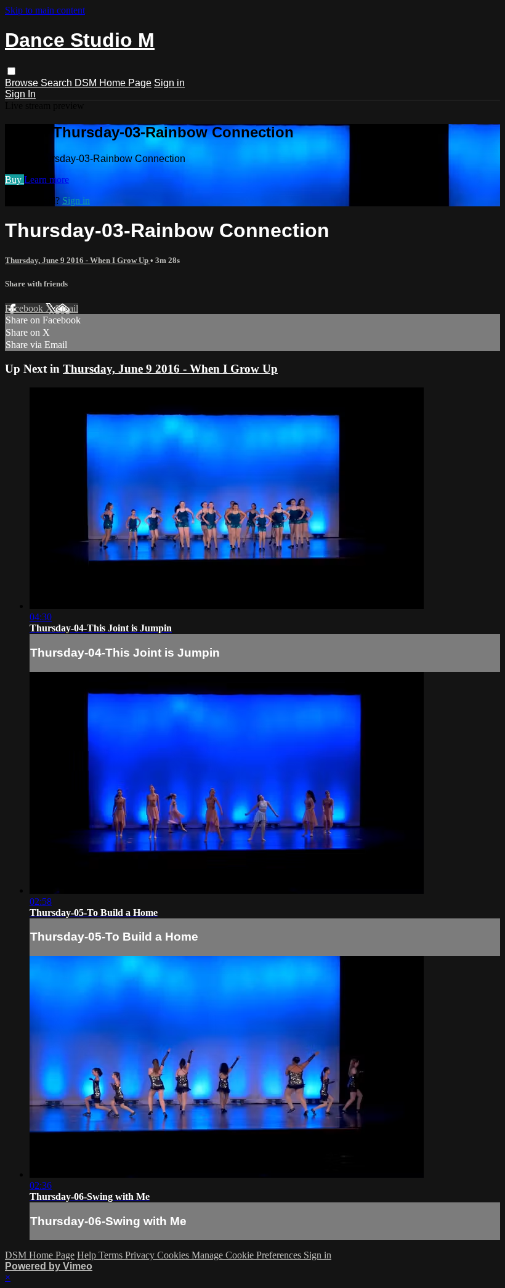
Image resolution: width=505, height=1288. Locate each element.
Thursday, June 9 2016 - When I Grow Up (77, 260)
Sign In (20, 94)
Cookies (174, 1255)
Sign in (169, 83)
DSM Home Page (113, 83)
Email (66, 308)
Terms (112, 1255)
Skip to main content (45, 10)
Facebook (25, 308)
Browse (23, 83)
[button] (11, 71)
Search (58, 83)
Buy (14, 179)
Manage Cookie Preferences (248, 1255)
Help (88, 1255)
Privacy (141, 1255)
